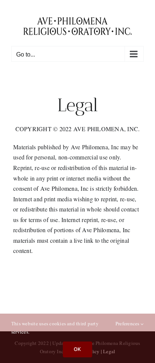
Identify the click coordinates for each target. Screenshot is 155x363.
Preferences (128, 323)
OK (77, 349)
